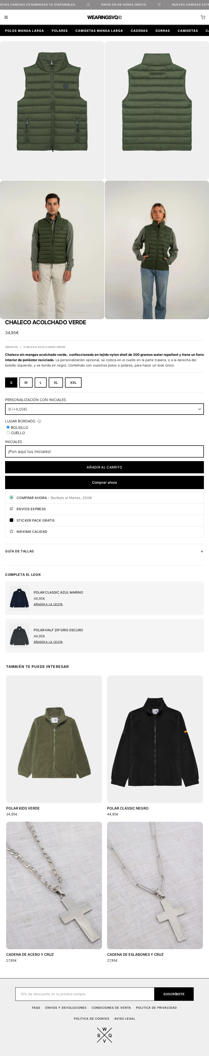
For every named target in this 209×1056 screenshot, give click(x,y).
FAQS (36, 1007)
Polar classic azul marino (58, 592)
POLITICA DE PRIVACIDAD (156, 1007)
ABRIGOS (11, 346)
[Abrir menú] (6, 17)
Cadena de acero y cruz (30, 954)
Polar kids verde (23, 808)
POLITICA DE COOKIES (91, 1018)
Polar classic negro (128, 808)
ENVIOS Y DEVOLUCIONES (66, 1007)
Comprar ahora (104, 482)
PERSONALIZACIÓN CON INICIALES (35, 400)
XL (56, 382)
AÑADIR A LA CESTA (48, 604)
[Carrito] (203, 17)
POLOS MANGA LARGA (24, 31)
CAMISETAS (188, 31)
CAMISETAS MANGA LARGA (99, 31)
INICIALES (13, 441)
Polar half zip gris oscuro (58, 630)
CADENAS (139, 31)
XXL (73, 382)
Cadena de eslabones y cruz (135, 954)
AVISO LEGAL (124, 1018)
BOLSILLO (19, 427)
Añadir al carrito (104, 467)
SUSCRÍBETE (174, 994)
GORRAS (162, 31)
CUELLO (18, 433)
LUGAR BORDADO (20, 421)
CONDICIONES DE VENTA (111, 1007)
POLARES (60, 31)
